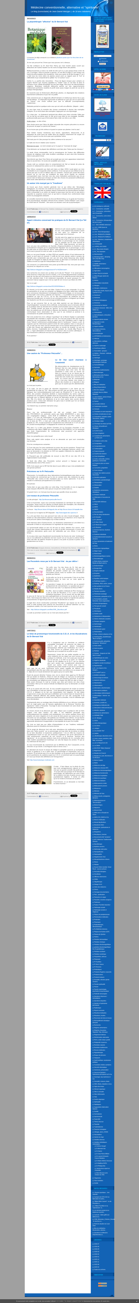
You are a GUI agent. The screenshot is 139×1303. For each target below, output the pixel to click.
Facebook (44, 212)
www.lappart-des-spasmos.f (68, 513)
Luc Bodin (97, 745)
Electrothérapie (98, 558)
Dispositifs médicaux (100, 501)
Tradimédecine (98, 1127)
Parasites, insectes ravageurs (103, 899)
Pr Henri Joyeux (99, 964)
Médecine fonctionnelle (101, 773)
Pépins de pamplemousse (102, 914)
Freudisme (97, 608)
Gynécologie (98, 624)
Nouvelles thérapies (100, 871)
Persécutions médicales (101, 917)
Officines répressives (100, 876)
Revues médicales (99, 1050)
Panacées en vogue (100, 897)
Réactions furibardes (100, 1013)
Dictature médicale (99, 494)
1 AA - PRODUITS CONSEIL (102, 234)
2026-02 (96, 1254)
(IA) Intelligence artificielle (101, 206)
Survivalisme (98, 1114)
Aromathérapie (98, 333)
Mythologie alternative (100, 849)
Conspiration (98, 443)
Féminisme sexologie (100, 594)
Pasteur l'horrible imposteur (102, 904)
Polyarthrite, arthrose (100, 956)
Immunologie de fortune (101, 677)
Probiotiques (98, 969)
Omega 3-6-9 (98, 884)
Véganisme (97, 1178)
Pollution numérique (100, 954)
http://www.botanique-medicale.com (42, 760)
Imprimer (65, 212)
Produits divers (98, 974)
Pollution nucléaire (99, 951)
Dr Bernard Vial (100, 1148)
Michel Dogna (98, 805)
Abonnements (98, 254)
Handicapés (97, 626)
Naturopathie (98, 854)
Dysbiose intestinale (100, 534)
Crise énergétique (99, 456)
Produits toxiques (99, 977)
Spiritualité (97, 1102)
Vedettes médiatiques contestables (60, 209)
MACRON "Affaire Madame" (102, 748)
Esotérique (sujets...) (100, 581)
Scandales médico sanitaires (102, 1064)
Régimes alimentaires (100, 1027)
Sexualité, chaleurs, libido (101, 1081)
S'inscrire (103, 58)
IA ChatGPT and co (99, 672)
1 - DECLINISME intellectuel (102, 224)
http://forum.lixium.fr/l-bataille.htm (71, 509)
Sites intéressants (99, 1094)
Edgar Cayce (98, 551)
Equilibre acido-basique (101, 578)
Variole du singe (99, 1137)
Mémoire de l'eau (99, 793)
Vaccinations (98, 1134)
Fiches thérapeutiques (100, 603)
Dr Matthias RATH (101, 1163)
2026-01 (96, 1256)
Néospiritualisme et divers (101, 859)
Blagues (96, 382)
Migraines (97, 807)
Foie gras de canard (100, 606)
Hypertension (98, 665)
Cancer (96, 401)
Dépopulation (98, 482)
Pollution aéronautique (101, 939)
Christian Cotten (99, 421)
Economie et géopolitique (101, 548)
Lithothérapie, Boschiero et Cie (103, 736)
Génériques (97, 611)
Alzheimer (97, 297)
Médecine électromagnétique (102, 770)
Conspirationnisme (99, 446)
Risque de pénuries (100, 1055)
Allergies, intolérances (100, 288)
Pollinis (96, 936)
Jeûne (96, 720)
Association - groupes (100, 350)
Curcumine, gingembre (101, 467)
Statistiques (97, 1104)
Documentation (98, 512)
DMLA (96, 504)
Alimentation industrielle (101, 283)
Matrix (96, 762)
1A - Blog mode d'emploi (101, 249)
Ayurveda (97, 367)
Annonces (97, 302)
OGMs (96, 879)
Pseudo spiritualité (99, 984)
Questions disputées (100, 1000)
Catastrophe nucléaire (100, 406)
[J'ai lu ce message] (137, 1301)
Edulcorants (97, 553)
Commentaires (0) (32, 212)
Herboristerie (98, 631)
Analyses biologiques (100, 300)
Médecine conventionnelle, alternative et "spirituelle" (65, 7)
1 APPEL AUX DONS (100, 246)
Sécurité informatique (100, 1067)
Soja (95, 1096)
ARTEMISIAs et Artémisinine (102, 336)
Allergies (96, 285)
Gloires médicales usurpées (102, 618)
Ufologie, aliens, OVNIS (101, 1132)
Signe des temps (99, 1086)
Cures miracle (98, 470)
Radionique (97, 1007)
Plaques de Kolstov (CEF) (101, 931)
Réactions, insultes (99, 1015)
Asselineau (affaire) (100, 348)
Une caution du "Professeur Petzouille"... (44, 353)
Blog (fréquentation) (100, 387)
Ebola (96, 546)
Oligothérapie (98, 881)
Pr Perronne (97, 967)
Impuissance (98, 682)
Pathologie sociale (99, 907)
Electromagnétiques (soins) (102, 556)
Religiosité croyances (100, 1042)
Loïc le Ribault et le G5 (101, 743)
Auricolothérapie (99, 364)
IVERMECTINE (98, 715)
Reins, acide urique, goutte (102, 1039)
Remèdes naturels (99, 1045)
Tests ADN (97, 1119)
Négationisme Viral (99, 857)
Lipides (96, 733)
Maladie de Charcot (100, 753)
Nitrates (96, 864)
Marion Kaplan (98, 760)
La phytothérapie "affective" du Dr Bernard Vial (47, 22)
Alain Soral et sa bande (101, 273)
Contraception (98, 448)
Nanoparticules (98, 851)
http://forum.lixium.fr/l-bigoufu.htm (46, 509)
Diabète (96, 487)
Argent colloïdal (98, 326)
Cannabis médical (99, 404)
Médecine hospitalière (100, 775)
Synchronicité (98, 1116)
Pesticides (97, 919)
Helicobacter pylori (99, 629)
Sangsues (97, 1057)
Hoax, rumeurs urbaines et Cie (103, 634)
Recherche (97, 1025)
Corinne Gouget (101, 1146)
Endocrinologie (98, 565)
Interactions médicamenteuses (103, 707)
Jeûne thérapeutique (100, 723)
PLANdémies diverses (100, 929)
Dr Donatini (97, 517)
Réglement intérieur (100, 1034)
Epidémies (97, 576)
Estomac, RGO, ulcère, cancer (103, 583)
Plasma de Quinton (99, 934)
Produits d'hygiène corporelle (102, 972)
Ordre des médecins (100, 887)
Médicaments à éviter (100, 783)
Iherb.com (99, 437)
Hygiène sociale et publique (102, 663)
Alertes (96, 280)
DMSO (96, 509)
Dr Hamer (99, 1151)
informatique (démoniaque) (102, 693)
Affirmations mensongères (102, 268)
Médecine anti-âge (99, 765)
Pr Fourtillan (97, 961)
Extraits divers (98, 588)
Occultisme (97, 874)
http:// (58, 513)
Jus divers (97, 725)
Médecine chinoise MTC (101, 768)
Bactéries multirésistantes (101, 370)
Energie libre (98, 568)
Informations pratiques (100, 690)
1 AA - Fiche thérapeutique (102, 231)
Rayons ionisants (99, 1010)
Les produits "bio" (99, 730)
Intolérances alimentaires (101, 713)
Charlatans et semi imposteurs (103, 411)
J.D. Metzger (98, 718)
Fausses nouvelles (99, 591)
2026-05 (96, 1249)
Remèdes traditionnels (101, 1047)
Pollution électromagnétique (102, 944)
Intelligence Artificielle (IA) (101, 705)
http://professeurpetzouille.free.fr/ (50, 499)
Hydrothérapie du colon (101, 658)
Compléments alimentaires (102, 435)
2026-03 (96, 1251)
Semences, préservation (101, 1070)
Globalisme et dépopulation (102, 616)
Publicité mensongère (100, 993)
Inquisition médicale (100, 700)
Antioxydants (98, 312)
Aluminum (97, 295)
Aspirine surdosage (100, 345)
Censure (96, 409)
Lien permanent (77, 209)
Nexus (96, 862)
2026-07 (96, 1244)
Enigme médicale (99, 570)
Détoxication (98, 485)
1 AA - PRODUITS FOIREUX (102, 237)
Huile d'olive (97, 645)
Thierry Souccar (98, 1121)
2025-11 (96, 1261)
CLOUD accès (98, 430)
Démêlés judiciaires (100, 477)
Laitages (96, 728)
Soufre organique (99, 1099)
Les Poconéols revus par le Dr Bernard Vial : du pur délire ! (52, 561)
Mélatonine (97, 788)
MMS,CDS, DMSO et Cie (101, 817)
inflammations (98, 685)
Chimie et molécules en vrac (102, 414)
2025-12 (96, 1259)
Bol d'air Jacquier (99, 389)
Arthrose (96, 338)
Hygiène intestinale (100, 660)
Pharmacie (97, 922)
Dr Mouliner (97, 527)
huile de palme (98, 648)
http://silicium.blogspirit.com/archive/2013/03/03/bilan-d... (46, 286)
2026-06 (96, 1246)
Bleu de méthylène (99, 384)
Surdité (96, 1111)
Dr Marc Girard (98, 522)
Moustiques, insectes (100, 834)
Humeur (96, 651)
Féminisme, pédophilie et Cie (102, 596)
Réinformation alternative (101, 1037)
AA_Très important (99, 251)
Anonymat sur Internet (100, 305)
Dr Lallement (98, 519)
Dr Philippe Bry (100, 1166)
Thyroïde (96, 1124)
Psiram (96, 986)
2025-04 (96, 1267)
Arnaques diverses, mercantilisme (49, 548)
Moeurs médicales (99, 819)
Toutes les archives (99, 1269)
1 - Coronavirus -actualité (101, 208)
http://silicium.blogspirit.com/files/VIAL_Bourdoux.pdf (49, 609)
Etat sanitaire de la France (102, 586)
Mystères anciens (99, 846)
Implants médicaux (99, 680)
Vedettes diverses (99, 1139)
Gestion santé (98, 613)
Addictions (97, 261)
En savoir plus (105, 1301)
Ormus (96, 889)
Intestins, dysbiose (99, 710)
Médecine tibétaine (99, 780)
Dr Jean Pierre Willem (102, 1153)
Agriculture (97, 270)
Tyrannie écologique (100, 1129)
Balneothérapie (98, 372)
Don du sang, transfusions (102, 514)
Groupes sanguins (99, 621)
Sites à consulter (99, 1091)
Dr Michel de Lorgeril (100, 524)
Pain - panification (99, 894)
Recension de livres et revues (103, 1018)
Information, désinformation (102, 688)
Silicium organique (99, 1089)
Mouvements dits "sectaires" (102, 837)
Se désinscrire (103, 61)
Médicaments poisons (100, 785)
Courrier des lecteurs (100, 453)
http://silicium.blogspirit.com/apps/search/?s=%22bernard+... (47, 269)
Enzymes (97, 573)
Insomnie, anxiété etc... (101, 702)
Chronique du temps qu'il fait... (103, 423)
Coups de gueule (99, 451)
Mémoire (96, 791)
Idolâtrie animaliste (99, 675)
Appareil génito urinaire (101, 319)
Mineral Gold (98, 810)
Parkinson (97, 902)
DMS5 (96, 507)
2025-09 (96, 1264)
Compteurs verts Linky (100, 441)
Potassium (97, 959)
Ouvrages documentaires (101, 892)
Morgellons (97, 831)
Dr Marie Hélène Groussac (104, 1160)
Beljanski (97, 379)
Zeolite (96, 1183)
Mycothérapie (98, 844)
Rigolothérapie (98, 1052)
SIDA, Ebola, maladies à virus (103, 1084)
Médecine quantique (100, 778)
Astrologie (97, 357)
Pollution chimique (99, 942)
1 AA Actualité (98, 244)
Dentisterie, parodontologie (102, 480)
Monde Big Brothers (100, 822)
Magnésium (97, 750)
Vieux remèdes (98, 1180)
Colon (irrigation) (99, 433)
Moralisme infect (99, 825)
